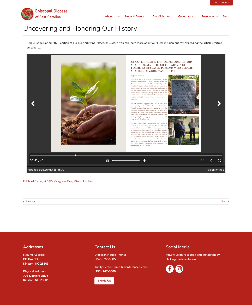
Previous (30, 201)
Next (223, 201)
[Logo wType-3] (47, 6)
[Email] (226, 221)
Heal (69, 181)
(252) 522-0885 (105, 259)
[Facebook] (220, 221)
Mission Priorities (83, 181)
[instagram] (179, 269)
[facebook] (170, 269)
